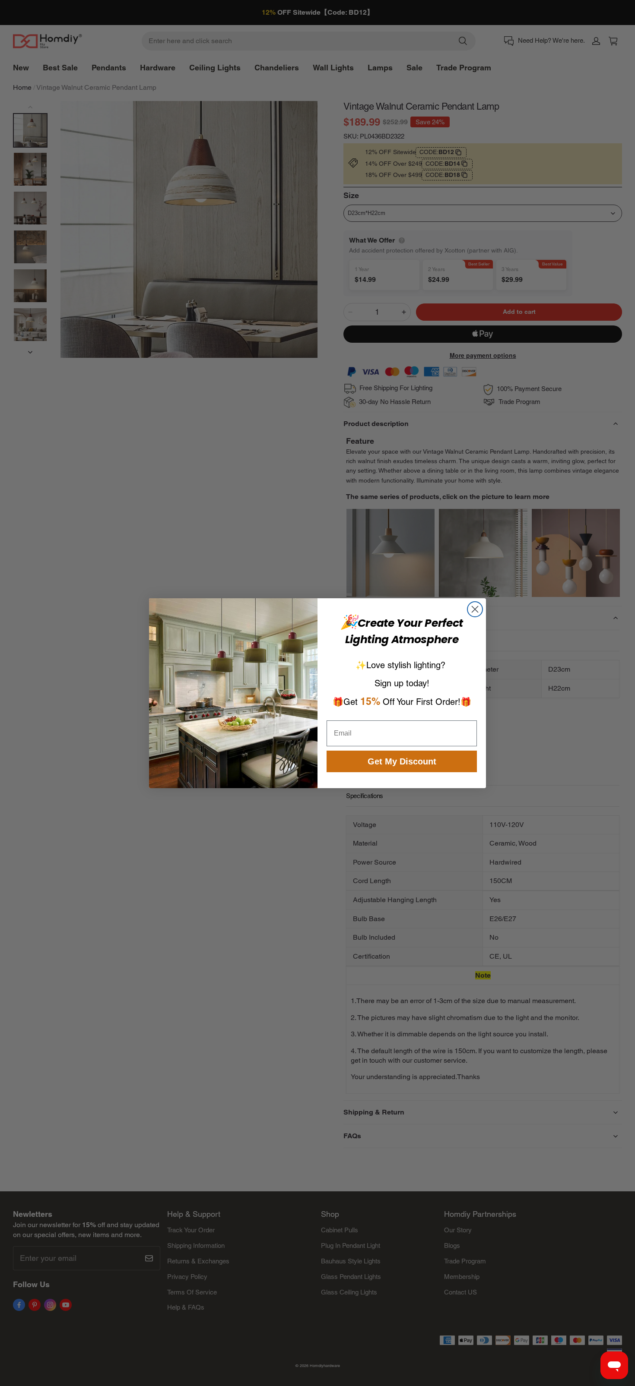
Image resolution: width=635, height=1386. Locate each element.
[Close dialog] (475, 609)
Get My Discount (402, 761)
